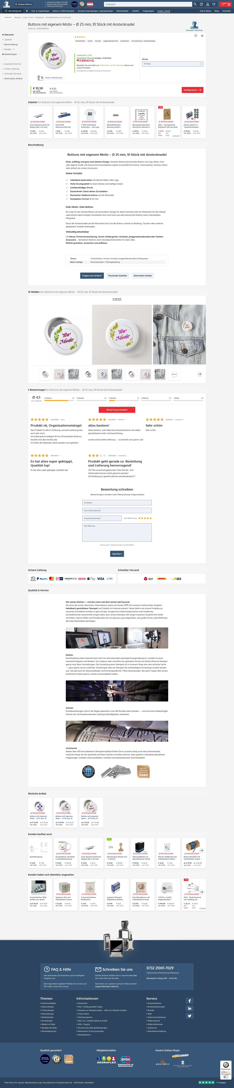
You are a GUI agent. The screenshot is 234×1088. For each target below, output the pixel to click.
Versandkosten (49, 1082)
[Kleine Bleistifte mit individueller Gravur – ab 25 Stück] (193, 847)
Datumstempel (48, 1014)
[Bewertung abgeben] (79, 37)
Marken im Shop (48, 1024)
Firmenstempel (48, 1010)
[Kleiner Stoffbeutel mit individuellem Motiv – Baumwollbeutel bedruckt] (167, 847)
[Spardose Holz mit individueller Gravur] (64, 887)
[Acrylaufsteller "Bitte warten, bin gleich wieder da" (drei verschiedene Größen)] (39, 887)
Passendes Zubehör (117, 275)
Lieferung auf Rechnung (54, 6)
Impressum (152, 1028)
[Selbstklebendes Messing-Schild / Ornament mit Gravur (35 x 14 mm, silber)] (116, 115)
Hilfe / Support (84, 1024)
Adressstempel (48, 1007)
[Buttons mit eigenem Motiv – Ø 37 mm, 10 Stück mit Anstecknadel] (39, 806)
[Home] (26, 11)
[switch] (226, 1076)
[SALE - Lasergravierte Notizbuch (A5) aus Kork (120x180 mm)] (167, 115)
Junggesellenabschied (110, 41)
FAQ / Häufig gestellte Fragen (90, 1007)
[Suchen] (195, 4)
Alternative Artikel (143, 275)
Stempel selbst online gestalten (57, 4)
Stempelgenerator (49, 1031)
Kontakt (151, 1010)
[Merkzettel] (214, 4)
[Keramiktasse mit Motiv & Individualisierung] (64, 847)
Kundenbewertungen (156, 1007)
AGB (149, 1014)
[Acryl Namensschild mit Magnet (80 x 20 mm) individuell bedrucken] (39, 115)
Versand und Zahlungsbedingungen (92, 1028)
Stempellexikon (84, 1035)
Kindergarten (125, 41)
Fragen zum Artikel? (92, 275)
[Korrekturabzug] (39, 847)
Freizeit (90, 41)
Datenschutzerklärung (157, 1017)
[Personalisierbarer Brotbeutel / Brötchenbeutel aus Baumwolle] (90, 887)
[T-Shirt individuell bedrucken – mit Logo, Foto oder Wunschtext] (90, 115)
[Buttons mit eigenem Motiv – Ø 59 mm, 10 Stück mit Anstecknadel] (90, 806)
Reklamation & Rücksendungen (91, 1031)
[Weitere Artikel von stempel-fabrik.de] (194, 26)
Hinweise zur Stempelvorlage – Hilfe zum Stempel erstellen (102, 1010)
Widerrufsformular (155, 1024)
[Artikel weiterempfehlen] (202, 35)
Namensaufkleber (49, 1003)
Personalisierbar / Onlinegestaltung (143, 41)
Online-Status (83, 1014)
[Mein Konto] (208, 4)
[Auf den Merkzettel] (196, 35)
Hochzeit (98, 41)
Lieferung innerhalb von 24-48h (57, 2)
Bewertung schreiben (117, 409)
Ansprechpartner (154, 1003)
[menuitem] (56, 2)
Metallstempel (47, 1017)
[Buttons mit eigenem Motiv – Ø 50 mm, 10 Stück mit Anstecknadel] (64, 806)
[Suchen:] (148, 4)
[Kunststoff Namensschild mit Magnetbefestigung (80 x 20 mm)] (64, 115)
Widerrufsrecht (154, 1021)
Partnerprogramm (85, 1017)
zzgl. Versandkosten (39, 92)
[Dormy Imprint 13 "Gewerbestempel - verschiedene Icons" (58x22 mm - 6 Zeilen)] (193, 115)
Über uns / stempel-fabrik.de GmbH (92, 1021)
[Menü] (230, 1062)
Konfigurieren (190, 90)
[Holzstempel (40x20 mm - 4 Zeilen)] (116, 847)
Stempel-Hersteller (49, 1028)
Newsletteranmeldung (157, 1031)
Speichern (117, 553)
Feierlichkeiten (80, 41)
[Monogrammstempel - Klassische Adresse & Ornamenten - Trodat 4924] (141, 115)
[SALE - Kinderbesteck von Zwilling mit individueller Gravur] (193, 887)
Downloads (82, 1003)
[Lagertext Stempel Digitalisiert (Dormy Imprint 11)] (116, 887)
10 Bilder (117, 299)
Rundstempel (47, 1021)
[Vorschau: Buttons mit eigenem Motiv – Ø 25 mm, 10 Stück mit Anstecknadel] (45, 374)
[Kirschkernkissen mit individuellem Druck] (141, 887)
